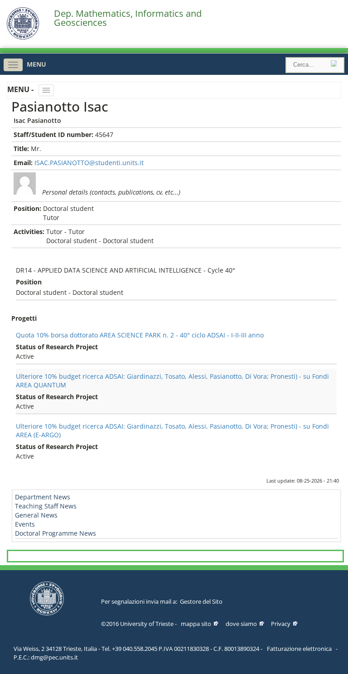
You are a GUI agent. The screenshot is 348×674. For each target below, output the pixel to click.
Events (25, 524)
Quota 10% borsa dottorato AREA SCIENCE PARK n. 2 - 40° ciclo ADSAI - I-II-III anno (140, 335)
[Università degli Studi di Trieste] (22, 37)
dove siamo (241, 624)
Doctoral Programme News (55, 533)
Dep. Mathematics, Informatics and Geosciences (128, 18)
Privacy (280, 624)
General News (36, 515)
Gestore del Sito (201, 601)
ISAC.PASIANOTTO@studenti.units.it (89, 162)
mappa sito (196, 624)
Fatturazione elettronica (299, 649)
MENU (36, 64)
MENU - (21, 89)
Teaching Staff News (46, 506)
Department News (42, 497)
